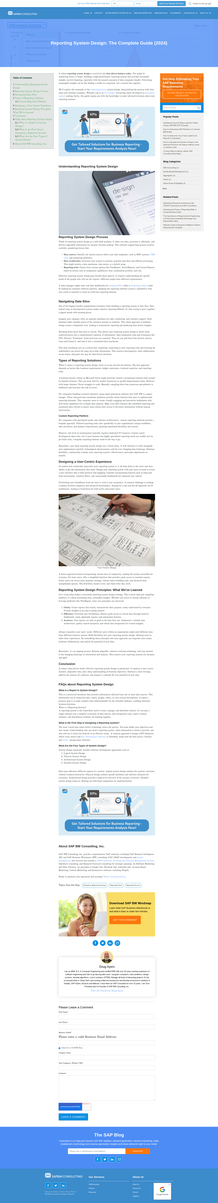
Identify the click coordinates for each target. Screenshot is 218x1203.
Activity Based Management (175, 172)
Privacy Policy (70, 1192)
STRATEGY (98, 13)
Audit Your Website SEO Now (171, 3)
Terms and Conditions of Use (54, 1192)
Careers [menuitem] (135, 1192)
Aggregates (169, 175)
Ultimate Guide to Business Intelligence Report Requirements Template (181, 226)
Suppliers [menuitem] (136, 1196)
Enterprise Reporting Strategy (94, 885)
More (165, 188)
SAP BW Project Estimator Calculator (181, 94)
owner (65, 740)
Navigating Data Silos (26, 95)
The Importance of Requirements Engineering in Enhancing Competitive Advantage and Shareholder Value (181, 218)
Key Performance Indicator (93, 737)
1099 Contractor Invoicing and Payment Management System (125, 861)
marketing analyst (139, 286)
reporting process (98, 90)
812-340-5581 (202, 4)
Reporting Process (133, 885)
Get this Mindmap (125, 920)
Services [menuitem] (92, 1188)
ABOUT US (204, 13)
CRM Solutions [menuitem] (94, 1184)
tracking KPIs (115, 286)
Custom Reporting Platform (32, 101)
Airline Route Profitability (174, 183)
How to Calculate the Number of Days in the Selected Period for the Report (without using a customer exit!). (181, 144)
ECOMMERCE (175, 13)
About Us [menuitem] (136, 1184)
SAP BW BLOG (189, 13)
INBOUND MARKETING (143, 13)
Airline (167, 179)
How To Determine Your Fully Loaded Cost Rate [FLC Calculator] (180, 137)
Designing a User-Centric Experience (33, 106)
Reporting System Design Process (31, 91)
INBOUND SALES (161, 13)
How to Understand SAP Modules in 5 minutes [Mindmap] (181, 130)
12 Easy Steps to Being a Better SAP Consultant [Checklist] (178, 152)
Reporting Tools (116, 885)
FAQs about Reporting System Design (33, 119)
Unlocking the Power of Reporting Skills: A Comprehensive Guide (179, 211)
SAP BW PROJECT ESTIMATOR (117, 13)
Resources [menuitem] (92, 1192)
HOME (86, 13)
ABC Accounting (171, 168)
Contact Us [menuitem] (137, 1188)
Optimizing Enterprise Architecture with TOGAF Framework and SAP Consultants (179, 204)
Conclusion (20, 116)
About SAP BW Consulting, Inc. (31, 144)
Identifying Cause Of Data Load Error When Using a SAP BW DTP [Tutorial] (180, 124)
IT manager (109, 93)
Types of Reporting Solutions (29, 98)
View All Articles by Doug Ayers (107, 991)
